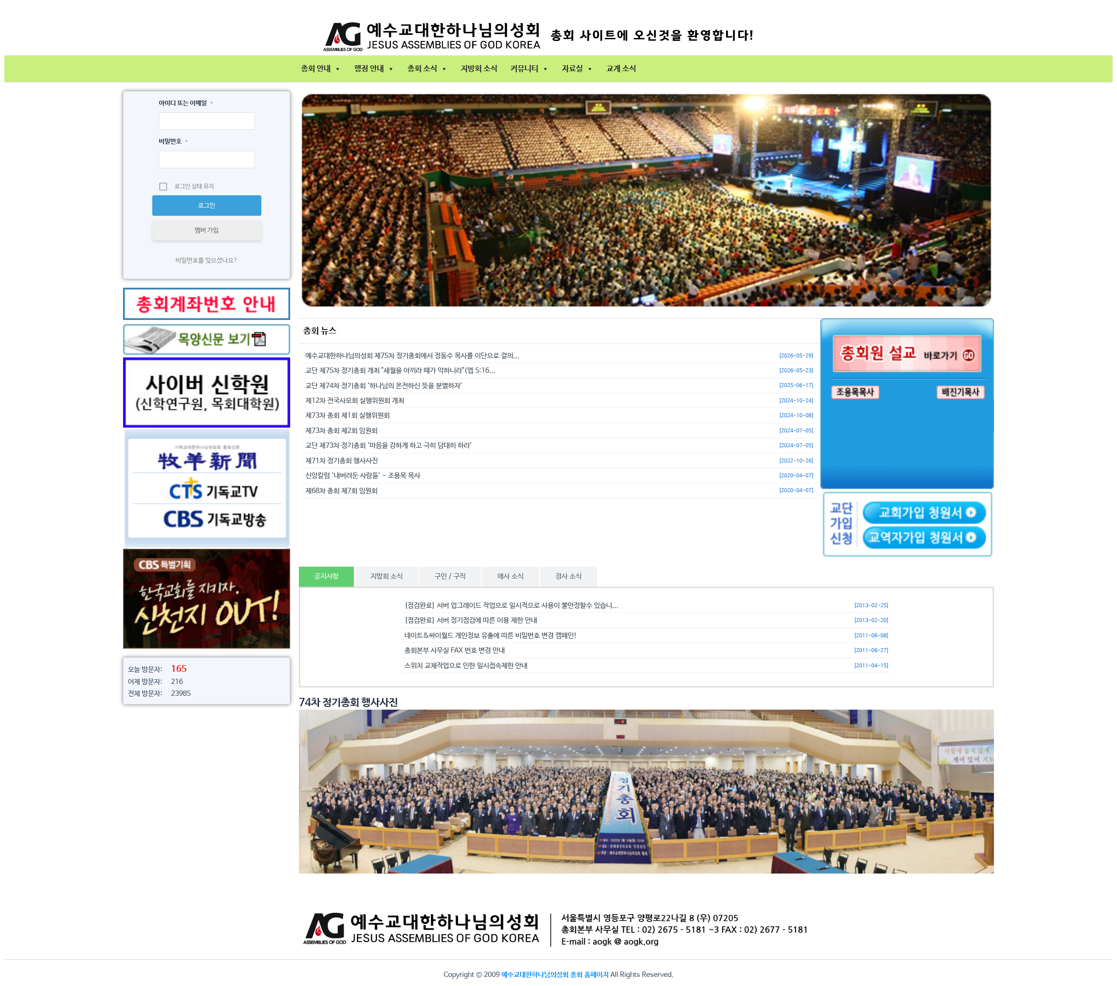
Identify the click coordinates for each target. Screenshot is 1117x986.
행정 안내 (369, 69)
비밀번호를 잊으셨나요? (206, 260)
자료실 (572, 69)
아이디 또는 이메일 (186, 103)
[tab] (326, 577)
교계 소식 (621, 69)
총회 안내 (316, 69)
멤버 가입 (207, 230)
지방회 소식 (479, 69)
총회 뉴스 (319, 331)
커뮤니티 (524, 69)
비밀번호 (173, 141)
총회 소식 (422, 69)
